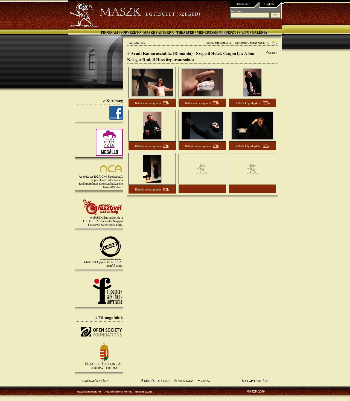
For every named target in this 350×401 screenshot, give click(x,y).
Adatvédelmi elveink (118, 391)
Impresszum (143, 391)
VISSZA (205, 381)
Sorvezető (131, 32)
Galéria (259, 32)
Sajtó (244, 32)
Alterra (166, 32)
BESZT (231, 32)
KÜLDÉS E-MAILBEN (157, 381)
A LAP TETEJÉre (256, 381)
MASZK (149, 32)
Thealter (185, 32)
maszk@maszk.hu (89, 391)
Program (109, 32)
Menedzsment (210, 32)
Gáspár (252, 42)
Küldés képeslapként (148, 103)
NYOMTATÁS (186, 381)
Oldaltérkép (243, 3)
